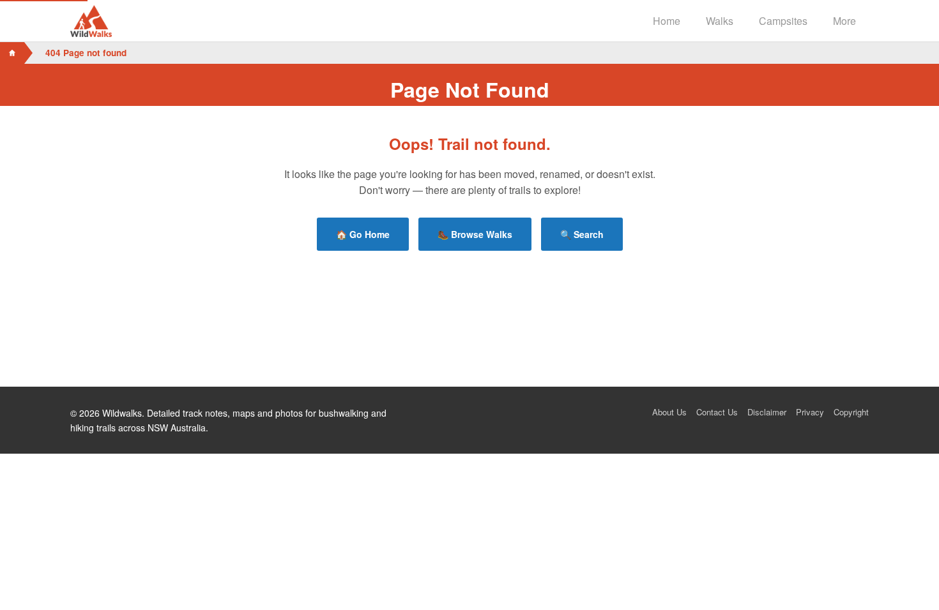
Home (666, 20)
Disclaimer (766, 412)
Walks (719, 20)
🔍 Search (582, 234)
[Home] (12, 53)
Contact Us (717, 412)
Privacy (810, 412)
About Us (669, 412)
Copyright (851, 412)
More (844, 20)
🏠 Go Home (363, 234)
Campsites (783, 20)
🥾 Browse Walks (475, 234)
